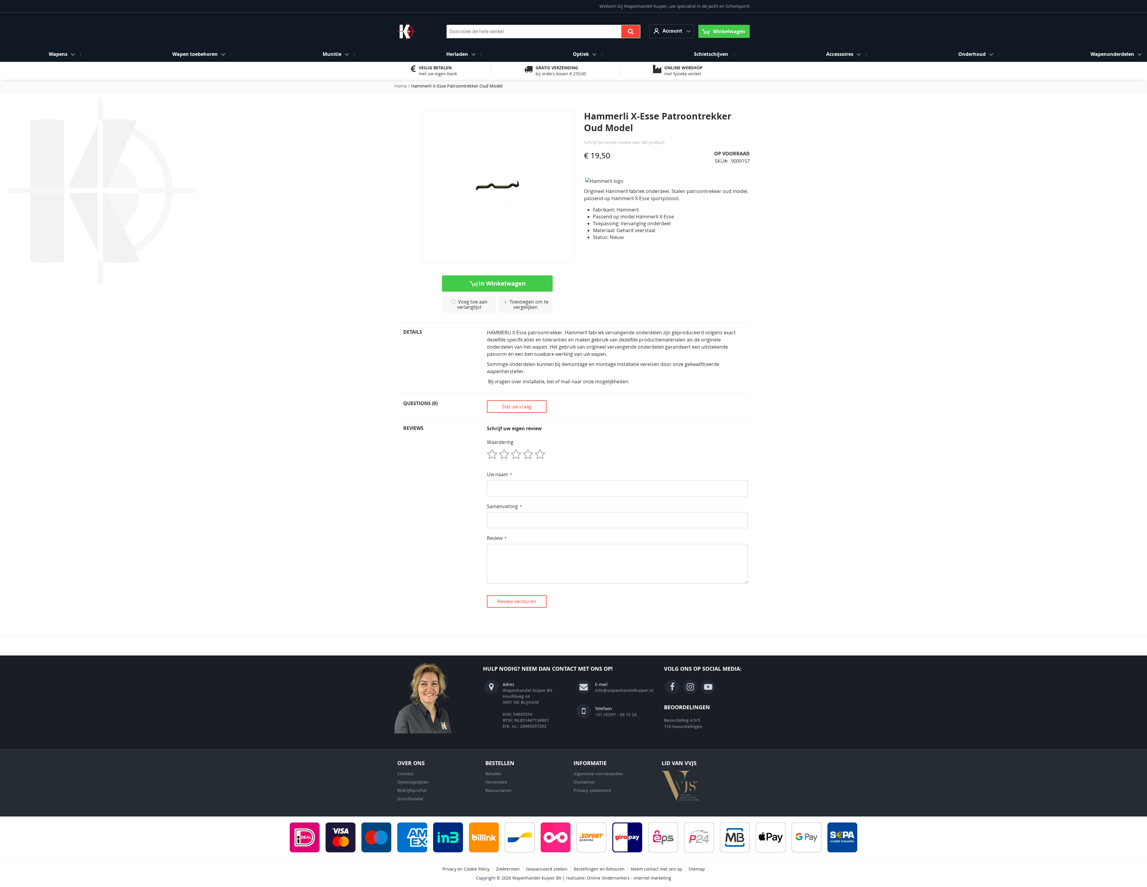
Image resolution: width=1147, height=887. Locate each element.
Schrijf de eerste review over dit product (624, 142)
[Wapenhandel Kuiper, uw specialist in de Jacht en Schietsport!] (415, 31)
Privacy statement (592, 790)
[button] (672, 31)
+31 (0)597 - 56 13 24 (616, 714)
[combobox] (543, 31)
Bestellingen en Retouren (599, 869)
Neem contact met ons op (656, 869)
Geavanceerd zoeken (547, 869)
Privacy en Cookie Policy (466, 869)
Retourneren (498, 790)
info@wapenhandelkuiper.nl (624, 690)
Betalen (493, 773)
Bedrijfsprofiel (412, 790)
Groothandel (410, 799)
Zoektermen (508, 869)
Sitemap (696, 869)
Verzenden (496, 782)
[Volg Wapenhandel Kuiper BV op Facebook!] (672, 686)
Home (400, 86)
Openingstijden (413, 782)
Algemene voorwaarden (598, 773)
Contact (405, 773)
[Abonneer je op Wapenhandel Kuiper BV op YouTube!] (708, 686)
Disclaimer (584, 782)
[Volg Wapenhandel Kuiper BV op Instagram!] (690, 686)
